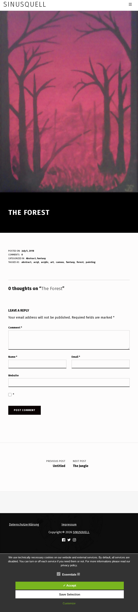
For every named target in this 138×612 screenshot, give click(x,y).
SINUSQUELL (81, 532)
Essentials (69, 574)
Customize (69, 603)
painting (90, 262)
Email (76, 356)
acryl (36, 262)
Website (13, 375)
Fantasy (41, 258)
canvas (60, 262)
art (52, 262)
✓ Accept (69, 585)
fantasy (70, 262)
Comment (15, 327)
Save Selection (69, 594)
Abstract (31, 258)
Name (12, 356)
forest (80, 262)
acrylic (44, 262)
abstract (26, 262)
